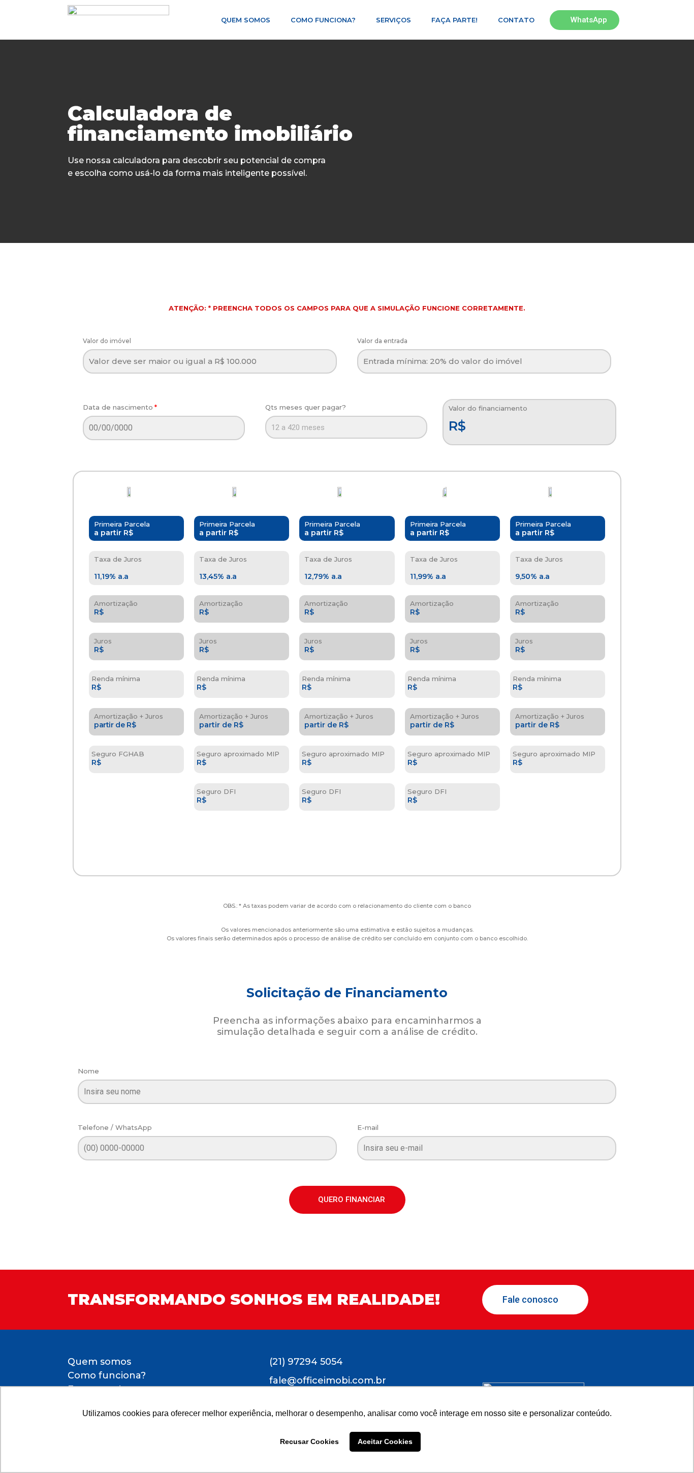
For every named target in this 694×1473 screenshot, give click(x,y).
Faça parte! (454, 20)
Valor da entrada (382, 341)
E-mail (367, 1127)
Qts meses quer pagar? (305, 407)
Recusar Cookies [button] (309, 1441)
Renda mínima (115, 679)
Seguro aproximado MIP (238, 754)
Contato (516, 20)
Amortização (116, 603)
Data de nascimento (118, 407)
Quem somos (245, 20)
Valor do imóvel (107, 341)
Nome (88, 1071)
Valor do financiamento (488, 408)
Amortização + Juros (128, 716)
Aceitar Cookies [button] (385, 1441)
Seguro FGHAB (117, 754)
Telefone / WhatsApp (115, 1127)
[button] (347, 1200)
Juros (103, 641)
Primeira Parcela (122, 524)
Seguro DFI (216, 791)
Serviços (393, 20)
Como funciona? (323, 20)
